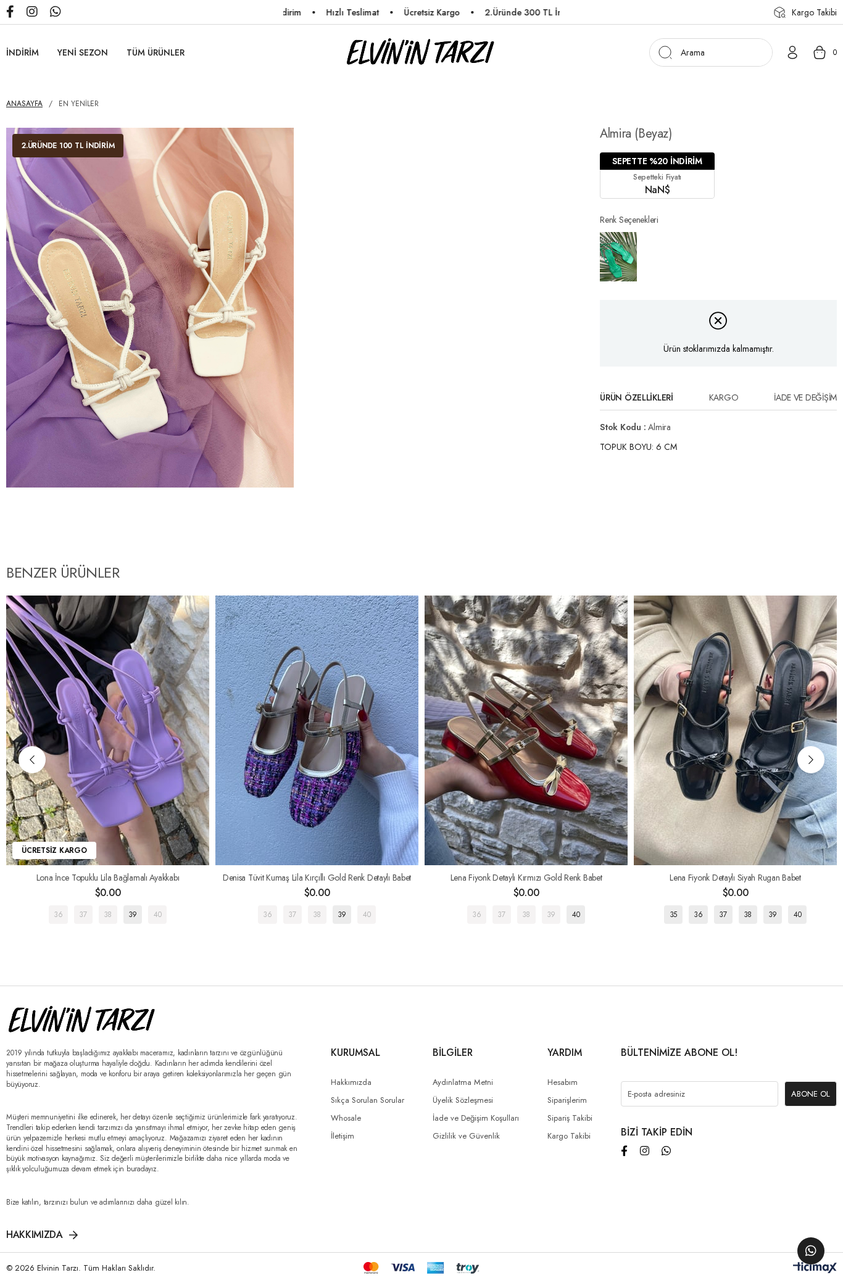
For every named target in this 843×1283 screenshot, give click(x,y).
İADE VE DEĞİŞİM (805, 397)
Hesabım (562, 1082)
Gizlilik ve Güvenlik (466, 1136)
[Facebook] (624, 1150)
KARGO (724, 397)
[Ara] (665, 52)
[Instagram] (644, 1150)
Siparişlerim (567, 1100)
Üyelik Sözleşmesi (463, 1100)
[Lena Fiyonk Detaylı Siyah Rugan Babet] (735, 731)
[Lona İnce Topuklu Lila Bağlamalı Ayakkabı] (107, 731)
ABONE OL (810, 1094)
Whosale (346, 1118)
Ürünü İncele (108, 914)
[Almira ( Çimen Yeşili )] (618, 256)
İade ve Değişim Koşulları (476, 1118)
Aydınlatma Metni (463, 1082)
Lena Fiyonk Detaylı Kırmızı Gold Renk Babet (526, 877)
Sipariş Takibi (569, 1118)
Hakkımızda (351, 1082)
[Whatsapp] (666, 1150)
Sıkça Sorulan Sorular (367, 1100)
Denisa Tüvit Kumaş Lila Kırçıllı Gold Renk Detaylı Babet (317, 877)
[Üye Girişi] (792, 52)
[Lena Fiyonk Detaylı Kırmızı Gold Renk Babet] (526, 731)
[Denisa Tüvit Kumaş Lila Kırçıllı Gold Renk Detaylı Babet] (316, 731)
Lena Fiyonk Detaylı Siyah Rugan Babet (735, 877)
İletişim (342, 1136)
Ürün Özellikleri (636, 397)
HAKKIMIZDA (34, 1235)
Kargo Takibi (569, 1136)
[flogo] (82, 1020)
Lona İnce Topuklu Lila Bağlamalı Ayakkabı (108, 877)
